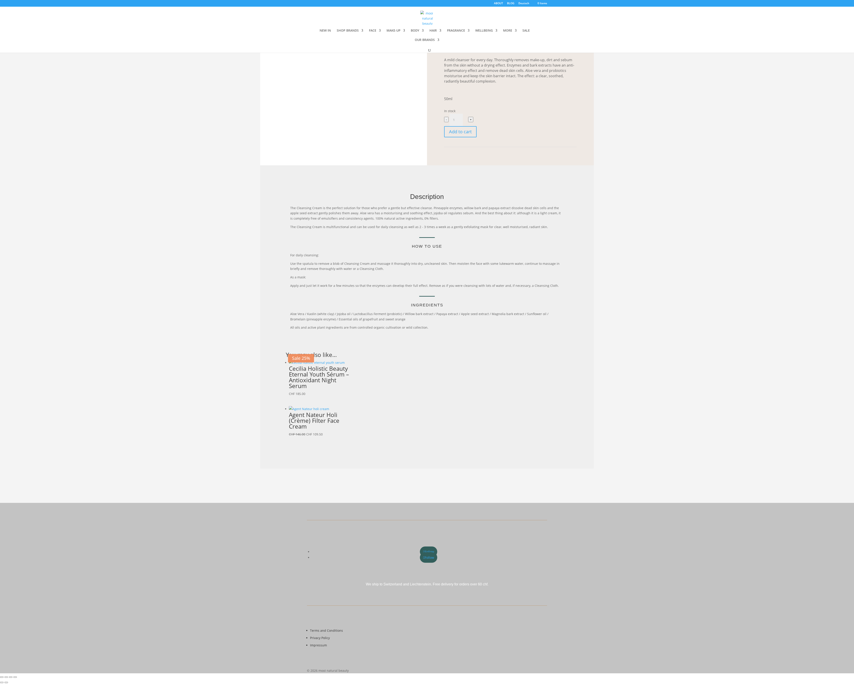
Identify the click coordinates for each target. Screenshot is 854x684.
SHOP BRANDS (348, 30)
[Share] (10, 677)
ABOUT (498, 3)
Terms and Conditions (326, 630)
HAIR (433, 30)
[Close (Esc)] (15, 677)
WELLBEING (484, 30)
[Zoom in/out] (2, 677)
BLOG (510, 3)
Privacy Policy (320, 638)
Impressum (318, 645)
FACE (372, 30)
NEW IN (325, 30)
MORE (507, 30)
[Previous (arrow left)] (2, 682)
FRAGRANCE (456, 30)
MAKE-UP (394, 30)
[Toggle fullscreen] (6, 677)
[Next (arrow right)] (6, 682)
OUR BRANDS (425, 40)
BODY (415, 30)
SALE (526, 30)
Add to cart (460, 132)
